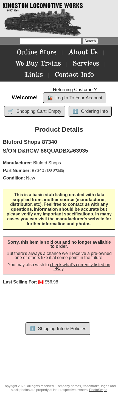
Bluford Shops (47, 163)
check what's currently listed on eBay (80, 266)
